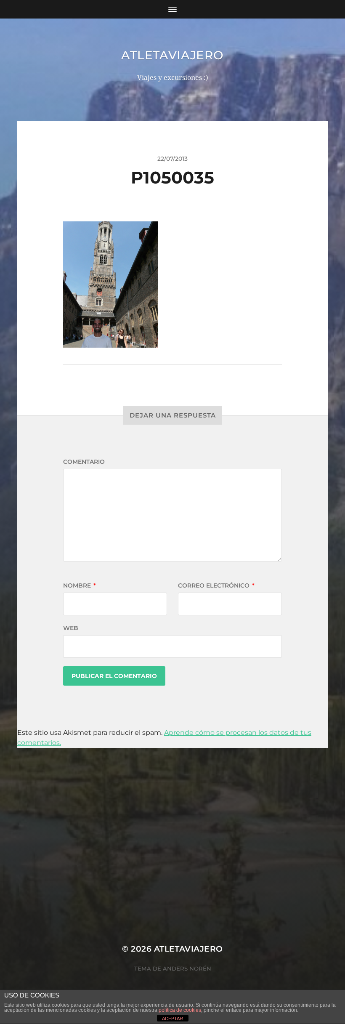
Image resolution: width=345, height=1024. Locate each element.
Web (70, 628)
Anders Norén (187, 968)
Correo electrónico (216, 585)
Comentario (84, 461)
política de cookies (180, 1010)
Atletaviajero (172, 55)
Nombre (79, 585)
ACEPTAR (172, 1018)
